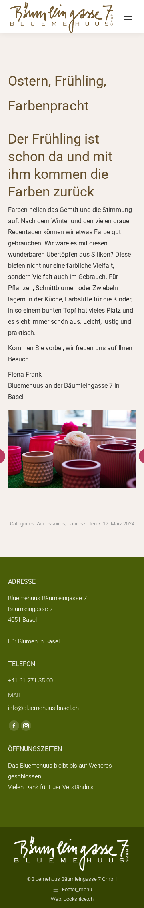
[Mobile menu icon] (128, 17)
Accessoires (51, 524)
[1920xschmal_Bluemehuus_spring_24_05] (72, 449)
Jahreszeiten (82, 524)
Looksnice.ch (79, 899)
